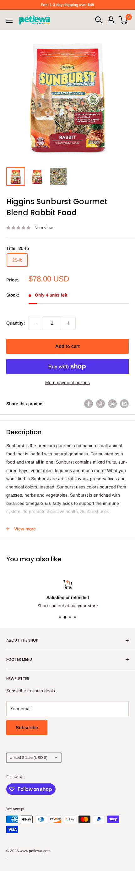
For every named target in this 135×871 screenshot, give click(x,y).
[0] (123, 20)
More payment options (67, 382)
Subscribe (27, 727)
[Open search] (98, 19)
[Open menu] (9, 20)
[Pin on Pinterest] (100, 403)
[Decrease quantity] (35, 323)
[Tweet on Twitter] (112, 403)
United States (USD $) (28, 757)
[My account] (111, 19)
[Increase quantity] (68, 323)
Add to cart (67, 346)
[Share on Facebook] (88, 403)
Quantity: (15, 323)
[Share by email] (124, 403)
